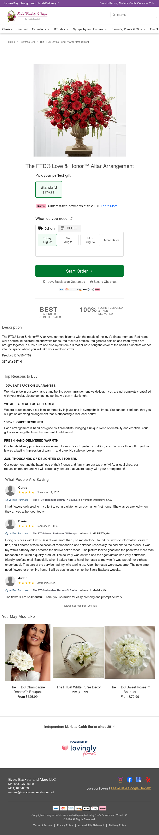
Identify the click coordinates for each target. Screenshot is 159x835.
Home (11, 41)
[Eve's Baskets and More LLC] (27, 16)
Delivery (50, 228)
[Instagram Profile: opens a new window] (120, 779)
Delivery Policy (117, 825)
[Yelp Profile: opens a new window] (148, 779)
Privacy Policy (65, 825)
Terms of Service (42, 825)
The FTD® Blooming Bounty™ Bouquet (55, 500)
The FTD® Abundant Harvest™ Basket (55, 590)
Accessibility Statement (91, 825)
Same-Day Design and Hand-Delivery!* (31, 3)
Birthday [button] (60, 29)
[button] (148, 817)
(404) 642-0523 (18, 788)
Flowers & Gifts (27, 41)
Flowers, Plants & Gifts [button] (127, 29)
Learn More (109, 205)
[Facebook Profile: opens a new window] (129, 779)
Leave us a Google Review (131, 788)
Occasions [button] (39, 29)
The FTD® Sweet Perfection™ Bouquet (55, 533)
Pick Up (72, 228)
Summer (22, 29)
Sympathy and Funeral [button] (88, 29)
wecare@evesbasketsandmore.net (31, 792)
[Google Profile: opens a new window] (139, 779)
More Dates (111, 240)
